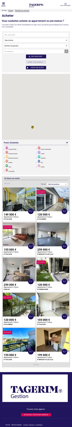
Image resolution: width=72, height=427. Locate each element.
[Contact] (65, 4)
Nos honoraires (65, 5)
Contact (25, 425)
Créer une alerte (37, 68)
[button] (32, 128)
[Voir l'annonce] (19, 199)
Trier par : (43, 184)
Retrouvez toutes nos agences (36, 415)
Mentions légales (17, 425)
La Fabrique (39, 425)
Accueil (8, 425)
